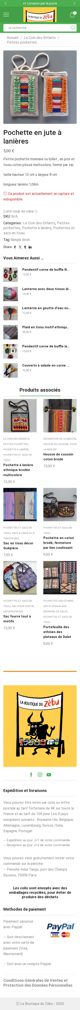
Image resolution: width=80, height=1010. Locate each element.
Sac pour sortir (23, 606)
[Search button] (72, 27)
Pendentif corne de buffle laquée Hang (46, 346)
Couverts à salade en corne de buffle (46, 365)
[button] (5, 3)
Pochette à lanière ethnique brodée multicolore (18, 470)
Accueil (12, 38)
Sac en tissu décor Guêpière (18, 545)
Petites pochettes (22, 42)
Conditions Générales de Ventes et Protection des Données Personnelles (37, 983)
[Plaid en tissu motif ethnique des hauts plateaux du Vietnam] (10, 332)
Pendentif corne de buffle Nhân (46, 270)
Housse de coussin (55, 444)
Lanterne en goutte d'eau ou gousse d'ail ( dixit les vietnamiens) (46, 308)
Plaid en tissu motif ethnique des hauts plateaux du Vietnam (46, 327)
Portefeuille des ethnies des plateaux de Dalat (57, 632)
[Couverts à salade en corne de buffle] (10, 370)
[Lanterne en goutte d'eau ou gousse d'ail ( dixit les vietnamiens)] (10, 313)
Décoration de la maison (59, 438)
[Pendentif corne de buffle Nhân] (10, 274)
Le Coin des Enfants (40, 38)
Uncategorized (13, 611)
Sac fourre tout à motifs (17, 618)
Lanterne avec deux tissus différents (46, 289)
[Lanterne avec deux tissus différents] (10, 294)
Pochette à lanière (36, 228)
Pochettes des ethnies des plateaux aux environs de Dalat (58, 606)
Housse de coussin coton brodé (58, 456)
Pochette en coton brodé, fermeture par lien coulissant (58, 543)
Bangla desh (20, 240)
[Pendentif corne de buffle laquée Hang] (10, 351)
